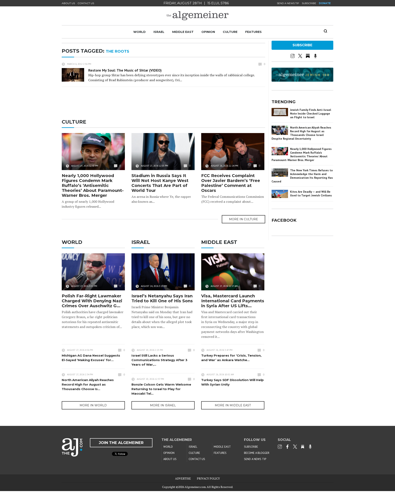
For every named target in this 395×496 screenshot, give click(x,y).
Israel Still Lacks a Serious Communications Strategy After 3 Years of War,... (159, 359)
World (139, 32)
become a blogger (256, 453)
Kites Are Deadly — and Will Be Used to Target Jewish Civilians (311, 193)
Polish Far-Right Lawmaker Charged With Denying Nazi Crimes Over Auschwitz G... (92, 300)
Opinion (208, 32)
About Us (68, 3)
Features (253, 32)
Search (325, 31)
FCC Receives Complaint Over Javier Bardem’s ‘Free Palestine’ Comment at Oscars (230, 183)
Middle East (183, 32)
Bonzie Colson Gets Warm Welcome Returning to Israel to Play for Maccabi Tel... (161, 388)
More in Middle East (233, 405)
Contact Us (86, 3)
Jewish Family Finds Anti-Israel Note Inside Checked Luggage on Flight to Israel (310, 113)
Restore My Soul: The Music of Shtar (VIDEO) (125, 70)
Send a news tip (288, 3)
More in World (93, 405)
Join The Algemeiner (121, 442)
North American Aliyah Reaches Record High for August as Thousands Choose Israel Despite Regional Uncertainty (301, 133)
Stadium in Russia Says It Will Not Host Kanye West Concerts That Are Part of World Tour (159, 183)
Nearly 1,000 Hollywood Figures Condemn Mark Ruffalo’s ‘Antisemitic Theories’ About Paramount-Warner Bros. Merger (93, 185)
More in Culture (243, 219)
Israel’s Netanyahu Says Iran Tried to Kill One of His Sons (162, 298)
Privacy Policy (208, 478)
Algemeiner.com (195, 487)
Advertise (183, 478)
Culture (230, 32)
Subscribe (309, 3)
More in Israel (163, 405)
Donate (325, 3)
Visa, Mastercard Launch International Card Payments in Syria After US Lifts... (232, 300)
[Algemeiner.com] (197, 15)
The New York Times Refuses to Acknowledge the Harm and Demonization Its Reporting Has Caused (302, 175)
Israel (158, 32)
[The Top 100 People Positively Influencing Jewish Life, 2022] (302, 80)
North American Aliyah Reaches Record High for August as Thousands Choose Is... (88, 384)
